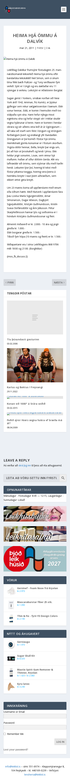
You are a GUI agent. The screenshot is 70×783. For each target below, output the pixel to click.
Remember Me (15, 734)
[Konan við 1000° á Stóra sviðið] (35, 397)
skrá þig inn (25, 465)
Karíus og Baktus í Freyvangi (25, 387)
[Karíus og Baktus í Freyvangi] (35, 365)
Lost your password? (16, 749)
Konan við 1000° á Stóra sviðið (26, 403)
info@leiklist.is (13, 766)
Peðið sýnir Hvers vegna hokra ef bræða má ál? (34, 422)
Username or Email (14, 711)
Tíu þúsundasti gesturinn (23, 339)
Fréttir (40, 48)
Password (9, 722)
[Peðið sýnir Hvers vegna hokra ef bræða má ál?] (35, 414)
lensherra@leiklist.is (35, 774)
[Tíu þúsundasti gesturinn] (35, 317)
